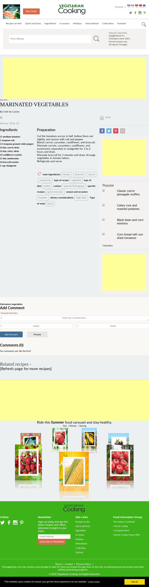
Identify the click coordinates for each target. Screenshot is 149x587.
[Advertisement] (74, 78)
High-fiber (81, 198)
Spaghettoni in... (117, 36)
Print (108, 117)
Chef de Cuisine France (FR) (126, 535)
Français (119, 7)
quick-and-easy (55, 192)
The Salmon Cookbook (124, 522)
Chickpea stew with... (120, 38)
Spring (82, 426)
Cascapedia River (121, 530)
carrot (91, 174)
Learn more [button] (94, 581)
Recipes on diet (14, 23)
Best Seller (31, 11)
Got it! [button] (135, 582)
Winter (73, 426)
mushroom (45, 180)
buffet (47, 186)
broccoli (79, 174)
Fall (64, 426)
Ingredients (50, 23)
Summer (43, 198)
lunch (50, 203)
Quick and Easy (33, 23)
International (92, 23)
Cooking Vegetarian (72, 9)
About (58, 564)
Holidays (77, 23)
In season (64, 23)
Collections (108, 23)
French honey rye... (119, 41)
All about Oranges (118, 44)
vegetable (76, 180)
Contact (69, 564)
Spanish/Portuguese (74, 186)
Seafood (121, 23)
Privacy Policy (83, 564)
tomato (66, 174)
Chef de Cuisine (11, 112)
